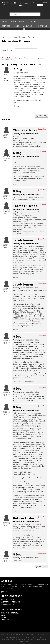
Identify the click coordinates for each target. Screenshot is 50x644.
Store (33, 21)
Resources (12, 37)
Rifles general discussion (24, 58)
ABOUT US (5, 620)
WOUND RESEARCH (8, 604)
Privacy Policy (30, 634)
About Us (27, 26)
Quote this (42, 129)
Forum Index (7, 58)
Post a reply (42, 115)
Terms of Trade (43, 634)
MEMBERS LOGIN (5, 4)
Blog (16, 26)
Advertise (41, 637)
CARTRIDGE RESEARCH (10, 602)
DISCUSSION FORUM (10, 613)
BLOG (3, 615)
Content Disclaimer (29, 637)
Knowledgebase (19, 21)
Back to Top (11, 634)
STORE (3, 618)
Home (4, 21)
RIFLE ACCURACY (7, 600)
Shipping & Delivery (12, 637)
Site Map (20, 634)
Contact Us (41, 26)
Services (6, 26)
